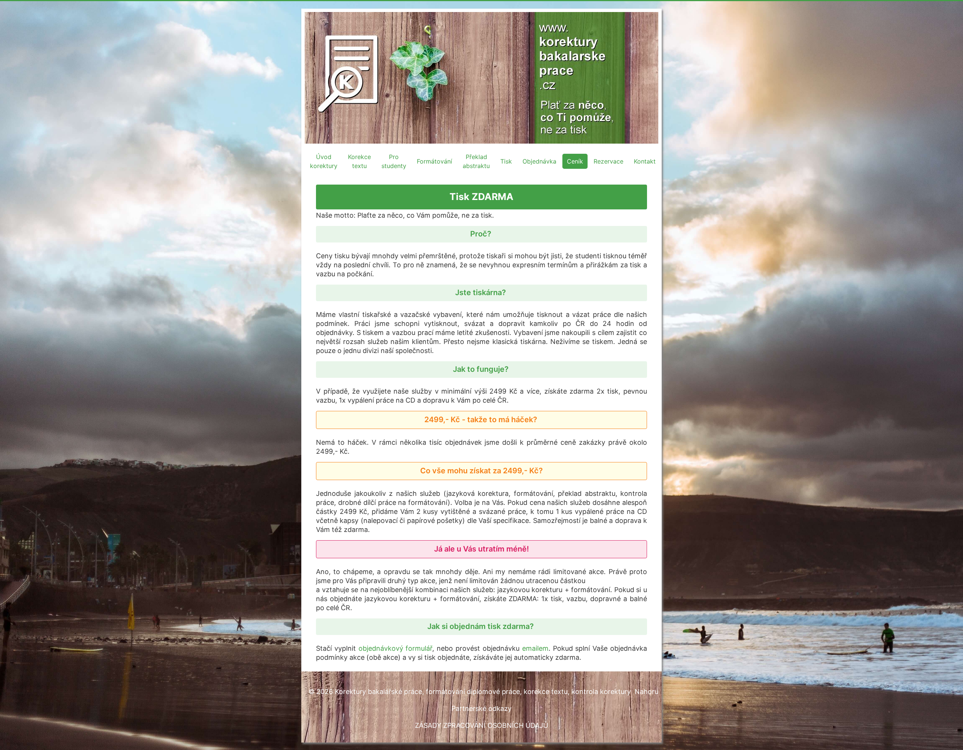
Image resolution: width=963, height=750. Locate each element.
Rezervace (608, 161)
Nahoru (646, 691)
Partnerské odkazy (481, 708)
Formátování (434, 161)
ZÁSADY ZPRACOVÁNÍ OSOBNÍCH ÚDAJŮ (481, 725)
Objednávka (539, 161)
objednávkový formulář (395, 648)
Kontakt (645, 161)
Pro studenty (393, 161)
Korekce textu (359, 161)
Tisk (506, 161)
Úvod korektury (323, 161)
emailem (535, 648)
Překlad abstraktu (476, 161)
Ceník (575, 161)
